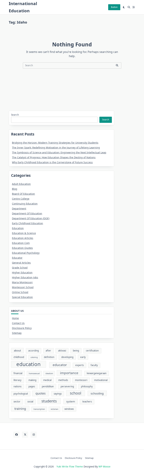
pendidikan (48, 386)
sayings (58, 393)
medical (47, 380)
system (70, 401)
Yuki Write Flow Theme (70, 466)
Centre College (20, 198)
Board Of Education (23, 193)
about (17, 350)
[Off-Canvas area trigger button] (133, 7)
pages (31, 386)
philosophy (87, 386)
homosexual (34, 373)
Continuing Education (25, 203)
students (49, 400)
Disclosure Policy (22, 328)
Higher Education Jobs (25, 277)
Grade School (20, 267)
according (33, 350)
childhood (19, 357)
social (30, 401)
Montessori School (23, 287)
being (76, 350)
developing (67, 357)
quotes (40, 393)
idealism (49, 373)
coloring (34, 357)
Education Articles (22, 238)
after (48, 350)
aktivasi (62, 350)
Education (18, 228)
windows (69, 409)
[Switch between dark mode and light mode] (124, 7)
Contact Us (18, 323)
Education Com (21, 243)
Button (114, 7)
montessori (81, 380)
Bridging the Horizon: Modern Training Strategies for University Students (55, 142)
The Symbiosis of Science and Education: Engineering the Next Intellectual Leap (59, 152)
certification (92, 350)
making (32, 380)
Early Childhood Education (27, 223)
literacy (17, 380)
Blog (14, 188)
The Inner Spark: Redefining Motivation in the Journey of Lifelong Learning (56, 147)
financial (18, 373)
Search (15, 114)
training (20, 408)
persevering (67, 386)
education (28, 364)
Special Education (22, 297)
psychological (21, 393)
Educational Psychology (26, 252)
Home (15, 318)
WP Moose (104, 466)
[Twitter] (25, 435)
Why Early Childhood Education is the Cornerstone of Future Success (52, 162)
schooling (97, 393)
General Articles (21, 262)
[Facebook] (16, 435)
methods (63, 380)
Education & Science (24, 233)
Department (19, 208)
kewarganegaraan (96, 373)
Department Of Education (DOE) (30, 218)
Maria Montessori (22, 282)
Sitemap (17, 333)
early (83, 357)
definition (49, 357)
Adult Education (21, 184)
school (75, 393)
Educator (17, 257)
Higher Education (22, 272)
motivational (100, 380)
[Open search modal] (129, 7)
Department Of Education (27, 213)
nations (17, 386)
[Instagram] (34, 435)
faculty (94, 365)
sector (17, 401)
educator (60, 365)
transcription (39, 409)
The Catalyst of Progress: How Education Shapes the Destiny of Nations (54, 157)
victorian (54, 409)
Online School (20, 292)
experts (79, 365)
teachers (87, 401)
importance (69, 373)
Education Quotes (22, 248)
